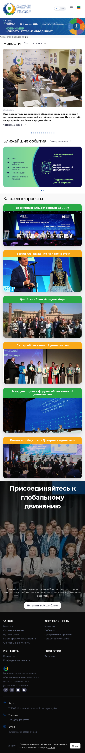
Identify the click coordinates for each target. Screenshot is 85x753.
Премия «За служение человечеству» (42, 253)
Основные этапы (13, 630)
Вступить (50, 656)
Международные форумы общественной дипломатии (42, 393)
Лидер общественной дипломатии (43, 345)
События (50, 630)
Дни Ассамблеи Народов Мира (42, 299)
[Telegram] (5, 690)
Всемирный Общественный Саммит (42, 207)
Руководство (11, 634)
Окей (75, 746)
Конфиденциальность (16, 660)
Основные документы (16, 642)
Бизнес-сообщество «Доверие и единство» (42, 440)
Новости (50, 626)
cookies (51, 747)
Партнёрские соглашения (19, 638)
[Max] (24, 690)
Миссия (8, 626)
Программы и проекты (58, 634)
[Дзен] (18, 690)
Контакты (9, 656)
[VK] (11, 690)
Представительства (57, 638)
